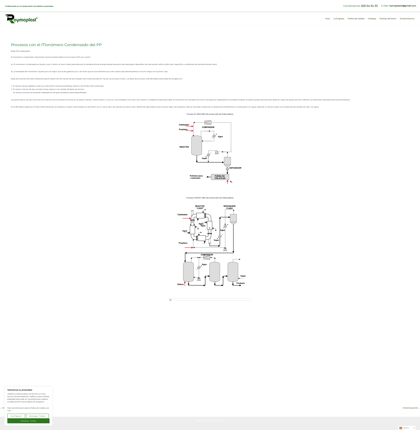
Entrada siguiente (411, 408)
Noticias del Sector (388, 19)
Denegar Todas (37, 416)
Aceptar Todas (28, 421)
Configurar (16, 416)
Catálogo (372, 19)
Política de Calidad (356, 19)
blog (13, 51)
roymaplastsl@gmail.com (402, 5)
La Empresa (338, 19)
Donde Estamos (407, 19)
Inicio (327, 19)
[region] (28, 406)
